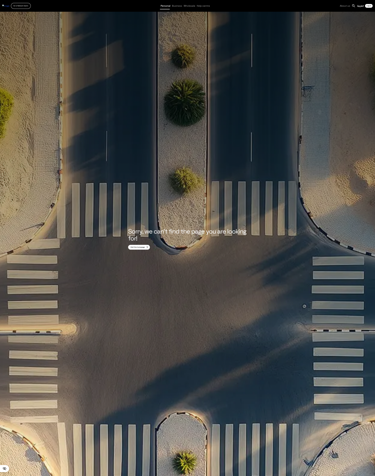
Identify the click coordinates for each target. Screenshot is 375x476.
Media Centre (219, 7)
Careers (231, 7)
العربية (360, 5)
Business (177, 5)
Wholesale (189, 5)
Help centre (203, 5)
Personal (165, 5)
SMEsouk (230, 7)
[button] (21, 6)
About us (345, 5)
